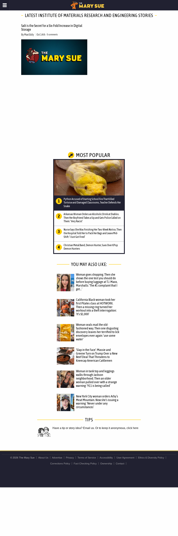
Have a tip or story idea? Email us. (73, 428)
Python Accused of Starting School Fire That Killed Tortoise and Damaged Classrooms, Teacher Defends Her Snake (92, 202)
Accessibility (106, 457)
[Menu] (5, 5)
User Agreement (125, 457)
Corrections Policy (60, 463)
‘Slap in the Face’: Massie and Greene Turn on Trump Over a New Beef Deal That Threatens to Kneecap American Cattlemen (96, 355)
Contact (120, 463)
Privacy (70, 457)
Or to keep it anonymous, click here (116, 428)
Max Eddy (29, 34)
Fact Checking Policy (85, 463)
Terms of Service (87, 457)
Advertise (57, 457)
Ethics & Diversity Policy (151, 457)
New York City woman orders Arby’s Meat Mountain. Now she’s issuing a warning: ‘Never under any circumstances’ (97, 401)
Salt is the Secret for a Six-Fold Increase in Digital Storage (51, 27)
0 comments (52, 34)
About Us (43, 457)
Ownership (106, 463)
